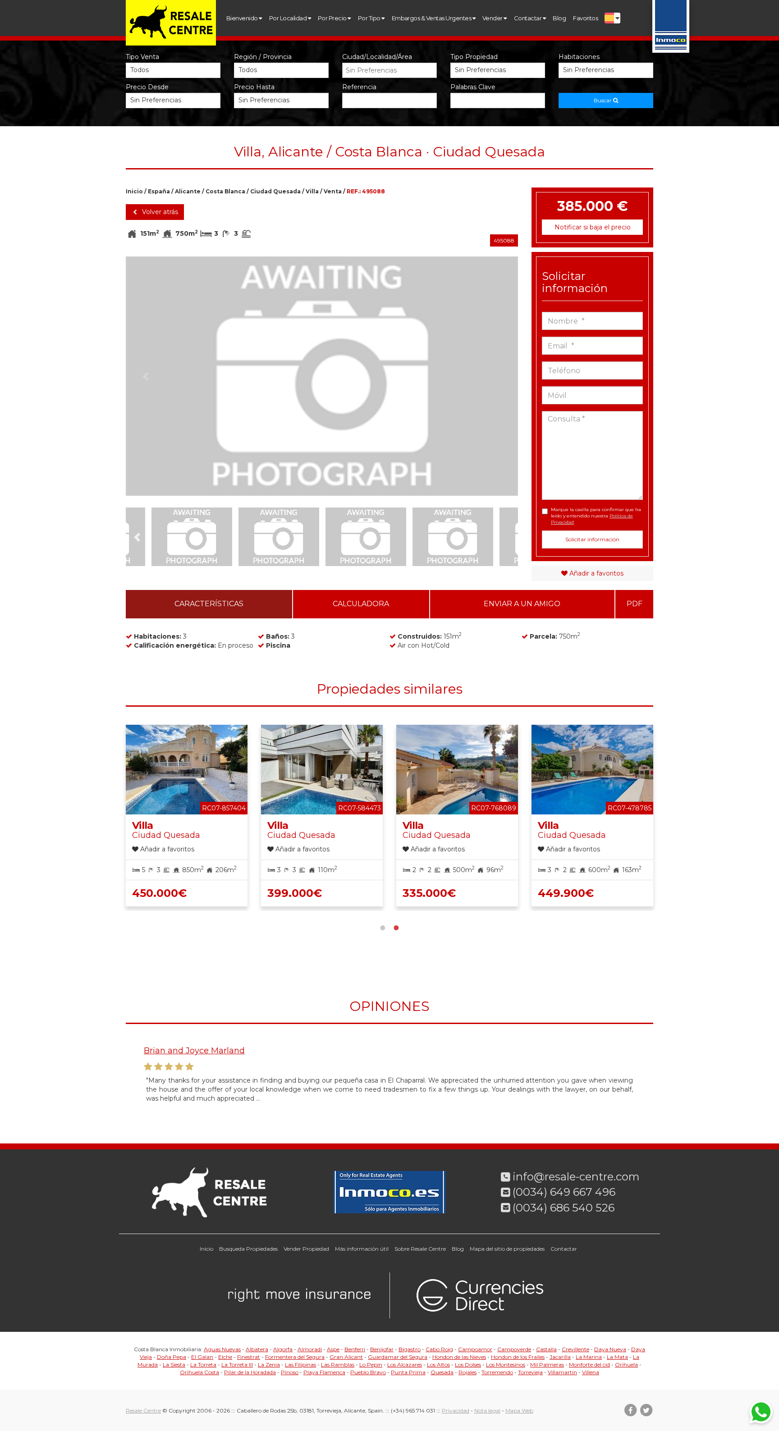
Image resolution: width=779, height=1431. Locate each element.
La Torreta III (237, 1364)
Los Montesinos (505, 1364)
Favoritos (585, 18)
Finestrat (248, 1356)
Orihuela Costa (199, 1372)
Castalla (546, 1349)
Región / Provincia (263, 57)
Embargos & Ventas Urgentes (432, 18)
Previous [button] (145, 376)
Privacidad (455, 1410)
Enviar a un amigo (522, 603)
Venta (333, 191)
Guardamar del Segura (397, 1356)
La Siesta (174, 1364)
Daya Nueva (610, 1349)
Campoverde (514, 1349)
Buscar (603, 100)
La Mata (617, 1356)
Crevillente (575, 1349)
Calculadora (361, 603)
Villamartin (562, 1372)
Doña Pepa (171, 1356)
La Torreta (203, 1364)
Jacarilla (560, 1356)
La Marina (589, 1356)
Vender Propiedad (306, 1248)
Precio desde (147, 87)
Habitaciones (579, 57)
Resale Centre (143, 1410)
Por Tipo (369, 18)
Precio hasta (254, 87)
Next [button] (498, 376)
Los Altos (438, 1364)
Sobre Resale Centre (420, 1248)
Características (208, 603)
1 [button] (382, 926)
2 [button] (396, 926)
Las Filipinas (300, 1364)
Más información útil (362, 1248)
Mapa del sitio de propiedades (507, 1248)
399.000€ (294, 893)
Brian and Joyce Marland (194, 1051)
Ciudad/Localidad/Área (377, 57)
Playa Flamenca (324, 1372)
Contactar (528, 18)
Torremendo (497, 1372)
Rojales (467, 1372)
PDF (634, 603)
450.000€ (159, 893)
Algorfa (283, 1349)
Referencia (359, 87)
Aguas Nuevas (222, 1349)
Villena (590, 1372)
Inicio (134, 191)
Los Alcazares (404, 1364)
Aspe (333, 1349)
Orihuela (626, 1364)
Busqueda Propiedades (248, 1248)
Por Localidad (288, 18)
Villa (312, 191)
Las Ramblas (337, 1364)
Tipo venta (142, 57)
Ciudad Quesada (275, 191)
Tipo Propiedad (474, 57)
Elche (225, 1356)
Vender (493, 18)
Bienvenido (242, 18)
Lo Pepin (370, 1364)
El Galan (202, 1356)
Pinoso (289, 1372)
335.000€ (429, 893)
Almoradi (310, 1349)
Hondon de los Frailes (518, 1356)
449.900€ (566, 893)
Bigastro (410, 1349)
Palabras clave (472, 87)
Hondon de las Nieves (459, 1356)
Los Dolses (468, 1364)
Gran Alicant (346, 1356)
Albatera (257, 1349)
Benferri (354, 1349)
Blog (559, 18)
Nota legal (487, 1410)
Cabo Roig (439, 1349)
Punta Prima (408, 1372)
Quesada (442, 1372)
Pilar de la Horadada (250, 1372)
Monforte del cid (589, 1364)
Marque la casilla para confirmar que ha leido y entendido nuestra (596, 516)
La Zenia (269, 1364)
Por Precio (333, 18)
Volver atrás (159, 212)
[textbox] (392, 70)
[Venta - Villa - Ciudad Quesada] (322, 376)
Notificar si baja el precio (592, 227)
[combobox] (389, 70)
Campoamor (475, 1349)
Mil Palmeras (547, 1364)
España (159, 191)
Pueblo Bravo (368, 1372)
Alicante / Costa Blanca (210, 191)
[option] (322, 376)
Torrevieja (530, 1372)
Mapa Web (519, 1410)
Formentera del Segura (295, 1356)
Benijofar (382, 1349)
